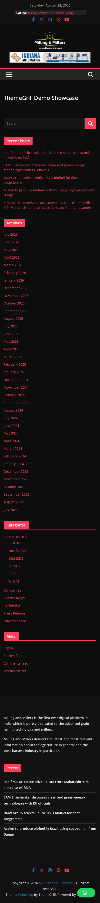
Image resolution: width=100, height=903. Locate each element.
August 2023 (13, 502)
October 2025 (14, 303)
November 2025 (16, 295)
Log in (8, 648)
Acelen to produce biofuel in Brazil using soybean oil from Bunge (55, 11)
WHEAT (14, 581)
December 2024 (16, 379)
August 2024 (13, 410)
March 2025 (13, 357)
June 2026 (11, 242)
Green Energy (14, 598)
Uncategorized (15, 621)
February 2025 (15, 364)
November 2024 (16, 387)
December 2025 (16, 288)
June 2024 (11, 425)
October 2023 (14, 487)
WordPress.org (15, 671)
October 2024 (14, 395)
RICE (11, 573)
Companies (12, 590)
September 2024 (16, 402)
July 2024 (11, 418)
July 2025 (11, 326)
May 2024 (11, 433)
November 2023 (16, 479)
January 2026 (14, 280)
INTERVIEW (12, 605)
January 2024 (14, 464)
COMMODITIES (15, 537)
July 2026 (11, 234)
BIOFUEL (14, 543)
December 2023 (16, 471)
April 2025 (12, 349)
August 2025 (13, 318)
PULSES (14, 566)
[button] (86, 892)
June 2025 (11, 334)
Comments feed (16, 663)
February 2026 (15, 272)
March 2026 (13, 265)
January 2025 (14, 372)
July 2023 (11, 509)
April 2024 (12, 441)
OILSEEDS (15, 558)
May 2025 (11, 341)
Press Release (14, 613)
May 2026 (11, 249)
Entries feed (13, 655)
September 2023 (16, 494)
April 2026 (12, 257)
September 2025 (16, 311)
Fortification (17, 550)
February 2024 (15, 456)
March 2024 (13, 448)
